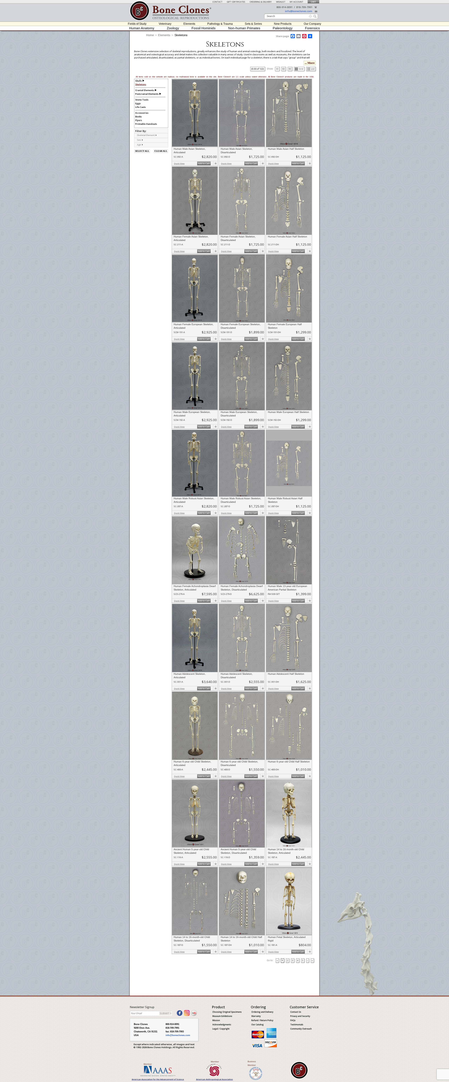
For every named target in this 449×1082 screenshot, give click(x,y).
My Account (296, 1)
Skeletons (181, 35)
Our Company (312, 23)
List (312, 68)
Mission (216, 1020)
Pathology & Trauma (220, 23)
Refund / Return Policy (262, 1020)
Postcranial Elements (147, 93)
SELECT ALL (142, 151)
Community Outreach (301, 1028)
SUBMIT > (165, 1013)
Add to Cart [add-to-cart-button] (204, 163)
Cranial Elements (144, 90)
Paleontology (283, 28)
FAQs (293, 1020)
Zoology (173, 28)
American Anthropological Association (214, 1079)
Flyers (138, 120)
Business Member (252, 1063)
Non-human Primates (244, 28)
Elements (189, 23)
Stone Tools (141, 99)
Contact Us (295, 1011)
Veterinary (165, 23)
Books (138, 116)
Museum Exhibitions (222, 1016)
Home (150, 35)
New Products (282, 23)
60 (283, 68)
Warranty (256, 1016)
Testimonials (296, 1024)
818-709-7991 (304, 7)
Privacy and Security (300, 1016)
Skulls (138, 80)
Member (148, 1064)
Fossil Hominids (204, 28)
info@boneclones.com (298, 11)
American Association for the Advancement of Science (158, 1079)
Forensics (312, 28)
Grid (301, 68)
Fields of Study (137, 23)
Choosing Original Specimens (227, 1011)
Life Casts (140, 107)
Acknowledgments (221, 1024)
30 (277, 68)
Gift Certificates (236, 1)
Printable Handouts (146, 123)
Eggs (138, 103)
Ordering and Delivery (262, 1011)
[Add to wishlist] (215, 163)
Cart (313, 1)
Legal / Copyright (221, 1028)
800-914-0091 (284, 7)
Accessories (141, 112)
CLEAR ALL (160, 151)
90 (290, 68)
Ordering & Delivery (261, 1)
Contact (217, 1)
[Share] (310, 36)
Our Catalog (257, 1024)
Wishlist (280, 1)
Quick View (179, 163)
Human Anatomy (141, 28)
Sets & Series (253, 23)
